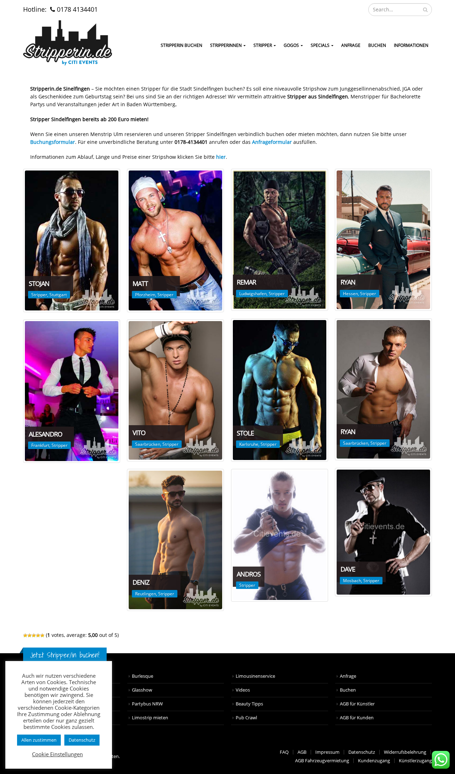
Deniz (141, 582)
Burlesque (142, 676)
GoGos (291, 45)
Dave (348, 569)
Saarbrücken (355, 443)
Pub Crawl (246, 718)
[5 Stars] (42, 635)
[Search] (425, 10)
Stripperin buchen (181, 45)
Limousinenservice (255, 676)
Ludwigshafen (253, 294)
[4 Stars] (38, 635)
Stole (245, 433)
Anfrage (350, 45)
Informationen (411, 45)
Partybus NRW (147, 704)
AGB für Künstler (357, 704)
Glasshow (142, 690)
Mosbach (352, 581)
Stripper (262, 45)
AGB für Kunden (357, 718)
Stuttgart (58, 295)
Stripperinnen (226, 45)
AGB (302, 752)
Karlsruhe (248, 444)
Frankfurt (40, 445)
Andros (249, 574)
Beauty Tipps (249, 704)
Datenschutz (361, 752)
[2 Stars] (29, 635)
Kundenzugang (374, 761)
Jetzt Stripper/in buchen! (65, 655)
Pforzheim (145, 295)
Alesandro (45, 434)
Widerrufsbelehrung (405, 752)
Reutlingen (145, 594)
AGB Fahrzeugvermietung (322, 761)
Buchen (377, 45)
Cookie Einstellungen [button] (57, 754)
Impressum (327, 752)
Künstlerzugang (415, 761)
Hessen (350, 294)
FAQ (284, 752)
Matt (140, 283)
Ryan (348, 282)
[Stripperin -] (67, 42)
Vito (139, 432)
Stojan (39, 283)
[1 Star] (25, 635)
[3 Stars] (34, 635)
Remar (246, 282)
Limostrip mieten (150, 718)
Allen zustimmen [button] (39, 740)
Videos (243, 690)
